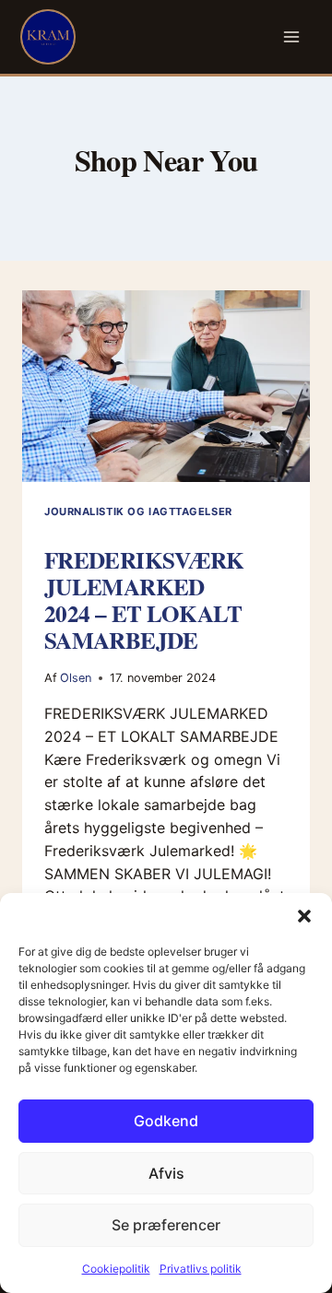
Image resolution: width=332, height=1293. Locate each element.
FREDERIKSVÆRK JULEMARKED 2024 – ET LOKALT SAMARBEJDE (144, 600)
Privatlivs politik (201, 1268)
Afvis (166, 1173)
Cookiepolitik (116, 1268)
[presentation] (166, 386)
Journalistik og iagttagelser (138, 511)
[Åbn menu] (292, 37)
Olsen (75, 678)
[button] (304, 916)
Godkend (166, 1120)
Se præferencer (166, 1225)
